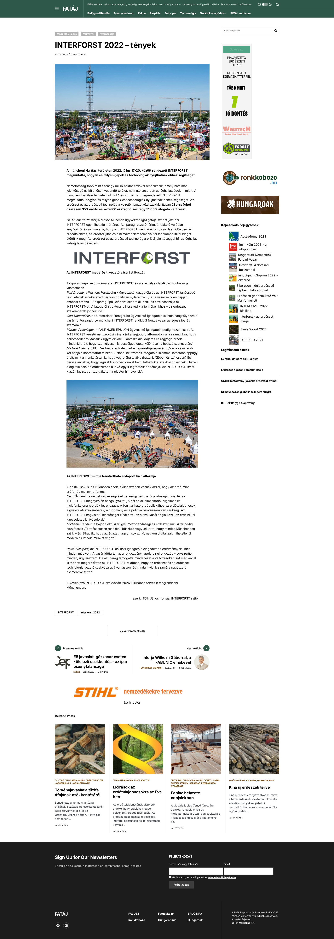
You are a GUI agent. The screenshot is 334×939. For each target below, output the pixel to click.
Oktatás (157, 668)
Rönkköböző (136, 920)
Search (275, 30)
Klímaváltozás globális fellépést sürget (246, 392)
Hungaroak (195, 920)
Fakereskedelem (94, 780)
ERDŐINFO (195, 913)
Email (227, 864)
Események (88, 34)
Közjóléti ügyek (80, 783)
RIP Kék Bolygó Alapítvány (238, 403)
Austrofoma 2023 (253, 236)
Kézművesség (208, 783)
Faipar (76, 672)
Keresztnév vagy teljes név (184, 864)
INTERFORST (65, 612)
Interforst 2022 (90, 612)
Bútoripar (146, 668)
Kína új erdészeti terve (249, 787)
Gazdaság (194, 783)
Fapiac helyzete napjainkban (185, 795)
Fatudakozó (166, 913)
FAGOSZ (133, 913)
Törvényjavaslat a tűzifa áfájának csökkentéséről (77, 792)
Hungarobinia (167, 920)
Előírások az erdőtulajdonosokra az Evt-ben (138, 792)
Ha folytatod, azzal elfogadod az (203, 877)
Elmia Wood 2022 (253, 329)
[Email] (66, 925)
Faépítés (208, 780)
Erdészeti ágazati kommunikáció (242, 370)
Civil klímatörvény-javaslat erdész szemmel (249, 381)
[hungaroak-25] (250, 204)
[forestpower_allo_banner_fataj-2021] (236, 101)
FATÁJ (70, 8)
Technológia (107, 34)
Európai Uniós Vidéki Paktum (239, 359)
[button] (57, 8)
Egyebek (59, 780)
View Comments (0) (132, 631)
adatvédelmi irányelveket (222, 877)
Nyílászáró (177, 786)
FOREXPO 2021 (251, 340)
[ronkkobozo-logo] (250, 177)
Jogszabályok (63, 783)
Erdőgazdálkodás (67, 34)
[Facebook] (58, 925)
